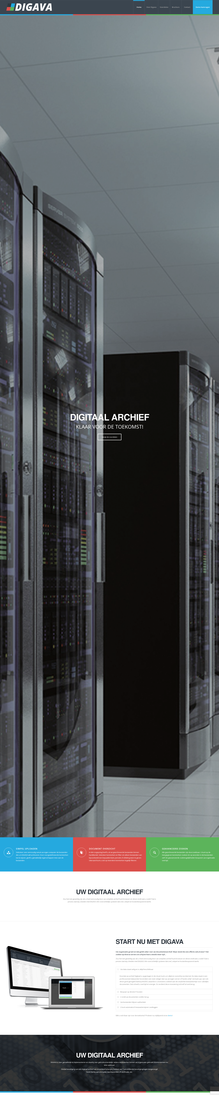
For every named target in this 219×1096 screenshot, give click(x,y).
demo (170, 1015)
